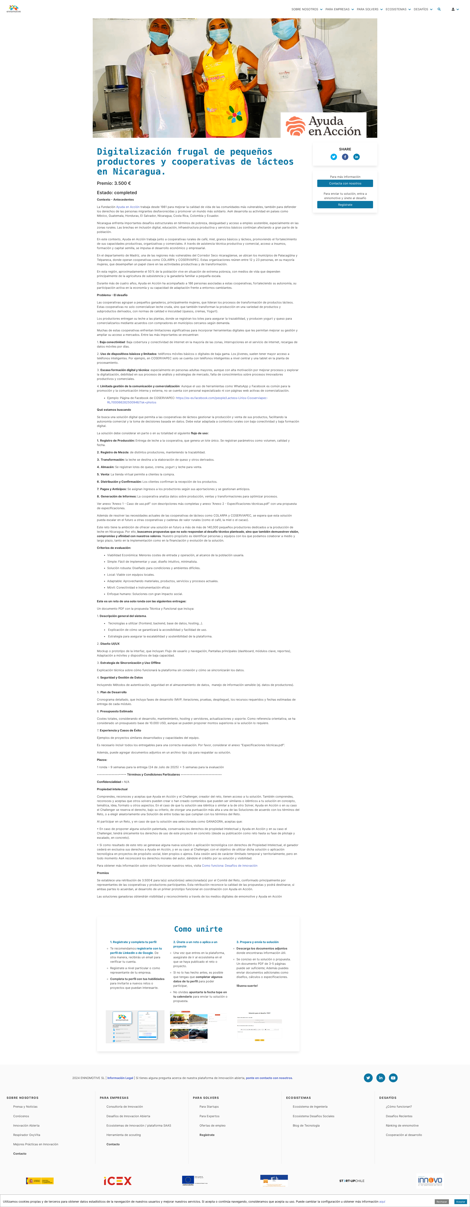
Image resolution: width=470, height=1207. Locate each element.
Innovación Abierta (26, 1125)
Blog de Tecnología (306, 1125)
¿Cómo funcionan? (399, 1106)
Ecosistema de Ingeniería (310, 1106)
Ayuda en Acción (128, 207)
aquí (382, 1201)
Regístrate (345, 204)
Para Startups (209, 1106)
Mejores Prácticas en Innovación (35, 1144)
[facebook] (345, 157)
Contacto (19, 1153)
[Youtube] (393, 1077)
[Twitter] (368, 1077)
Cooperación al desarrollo (404, 1135)
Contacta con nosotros (345, 183)
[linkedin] (356, 157)
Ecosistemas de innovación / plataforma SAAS (138, 1125)
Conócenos (21, 1116)
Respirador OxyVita (26, 1135)
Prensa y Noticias (25, 1106)
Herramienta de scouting (123, 1135)
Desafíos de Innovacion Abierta (128, 1116)
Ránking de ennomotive (402, 1125)
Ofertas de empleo (213, 1125)
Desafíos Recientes (399, 1116)
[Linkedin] (380, 1077)
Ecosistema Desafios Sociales (313, 1116)
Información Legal (120, 1078)
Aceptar (460, 1201)
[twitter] (333, 157)
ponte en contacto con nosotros (269, 1078)
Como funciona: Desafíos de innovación (229, 865)
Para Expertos (209, 1116)
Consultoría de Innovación (124, 1106)
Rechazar (442, 1201)
